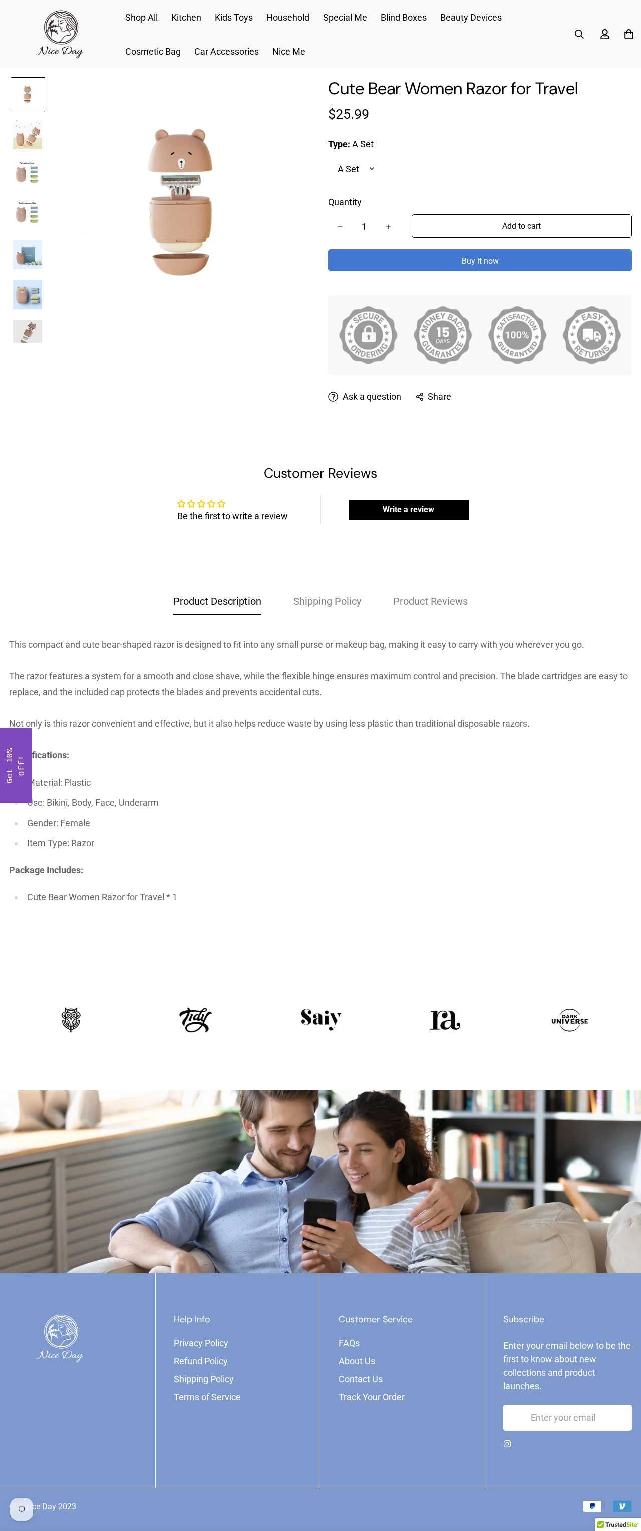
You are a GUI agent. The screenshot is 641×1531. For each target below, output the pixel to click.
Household (287, 17)
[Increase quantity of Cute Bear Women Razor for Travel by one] (388, 226)
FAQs (349, 1343)
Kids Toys (234, 17)
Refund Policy (201, 1361)
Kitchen (186, 17)
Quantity (345, 202)
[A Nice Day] (59, 34)
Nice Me (288, 51)
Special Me (345, 17)
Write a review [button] (408, 509)
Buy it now (480, 261)
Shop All (141, 17)
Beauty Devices (471, 17)
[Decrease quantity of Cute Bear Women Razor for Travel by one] (340, 226)
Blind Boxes (404, 17)
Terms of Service (207, 1397)
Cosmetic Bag (153, 51)
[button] (16, 765)
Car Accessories (226, 51)
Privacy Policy (201, 1343)
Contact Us (361, 1379)
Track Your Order (372, 1397)
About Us (357, 1361)
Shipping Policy (204, 1379)
